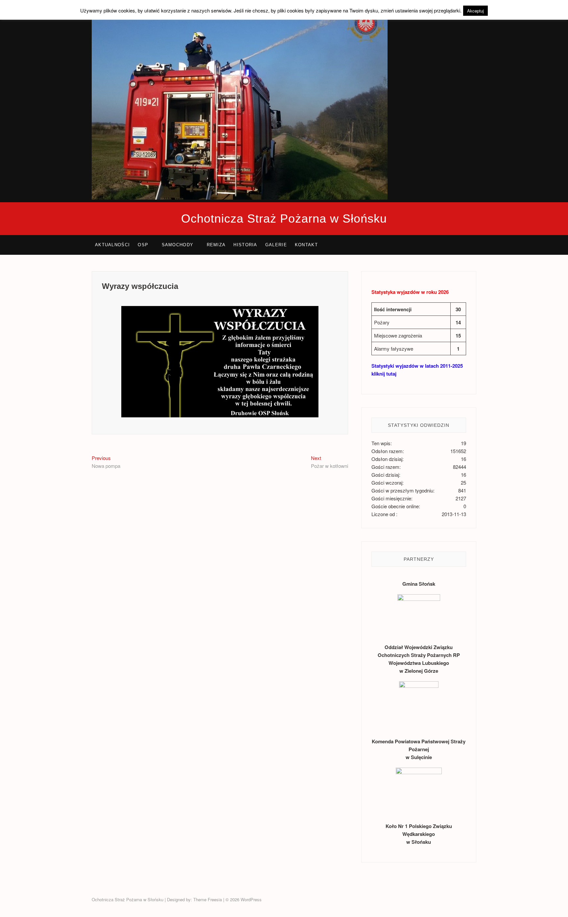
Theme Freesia (207, 899)
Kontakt (306, 244)
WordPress (251, 899)
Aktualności (112, 244)
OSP (143, 244)
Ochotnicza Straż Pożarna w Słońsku (284, 218)
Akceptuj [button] (475, 11)
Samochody (178, 244)
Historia (245, 244)
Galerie (276, 244)
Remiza (216, 244)
